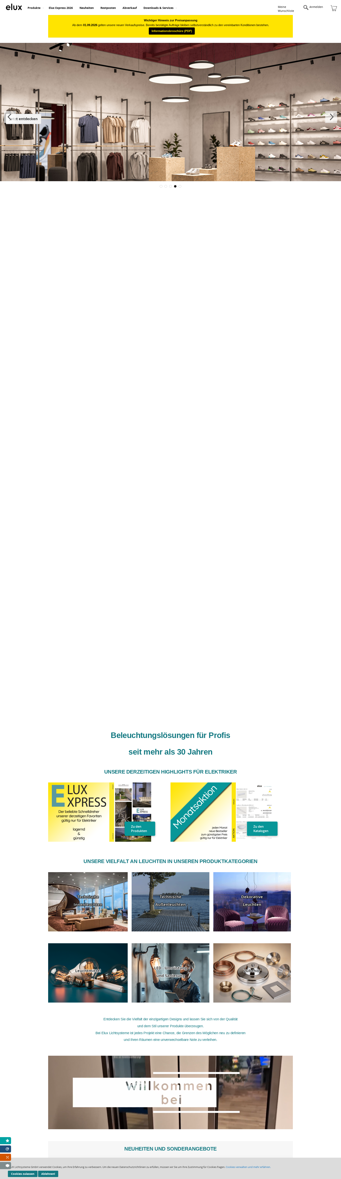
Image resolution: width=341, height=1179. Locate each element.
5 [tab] (180, 186)
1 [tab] (161, 186)
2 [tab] (165, 186)
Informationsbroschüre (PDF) (172, 31)
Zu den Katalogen (260, 828)
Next (331, 117)
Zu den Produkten (139, 828)
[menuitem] (34, 8)
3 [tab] (170, 186)
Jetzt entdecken (23, 118)
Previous (10, 117)
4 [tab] (175, 186)
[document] (170, 1168)
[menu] (140, 7)
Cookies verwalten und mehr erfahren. (248, 1167)
